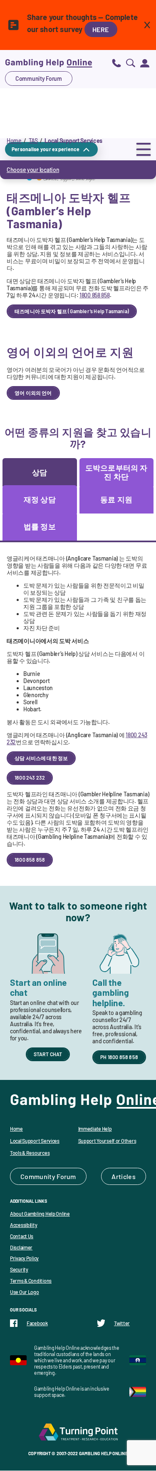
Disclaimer (21, 1247)
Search (131, 62)
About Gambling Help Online (40, 1214)
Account (145, 62)
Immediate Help (95, 1129)
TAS (33, 140)
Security (19, 1269)
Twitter (122, 1323)
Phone (116, 62)
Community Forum (38, 78)
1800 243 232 (30, 777)
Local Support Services (34, 1141)
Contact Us (21, 1236)
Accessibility (23, 1225)
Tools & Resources (30, 1153)
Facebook (37, 1323)
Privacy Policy (24, 1258)
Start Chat (48, 1054)
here (100, 29)
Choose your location (33, 169)
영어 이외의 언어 (33, 393)
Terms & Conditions (31, 1281)
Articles (123, 1176)
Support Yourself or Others (107, 1141)
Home (14, 140)
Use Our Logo (24, 1292)
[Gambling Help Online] (48, 63)
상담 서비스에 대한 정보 (41, 758)
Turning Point (78, 1432)
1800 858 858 (94, 295)
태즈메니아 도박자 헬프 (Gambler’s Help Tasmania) (72, 311)
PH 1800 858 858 (119, 1057)
